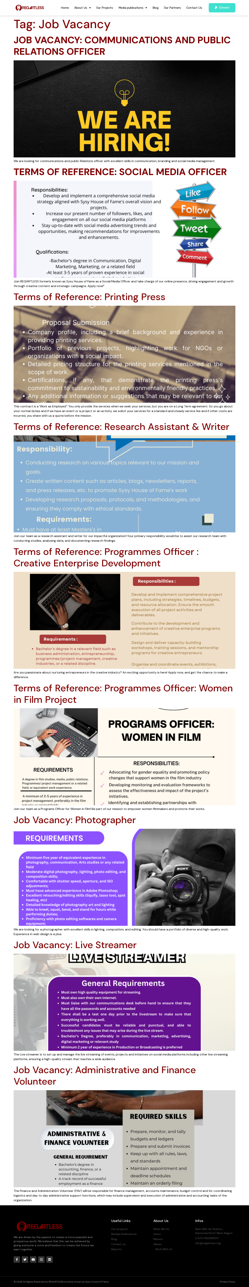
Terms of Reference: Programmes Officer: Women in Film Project (123, 694)
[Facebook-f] (17, 1259)
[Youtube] (33, 1259)
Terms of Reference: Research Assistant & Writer (121, 426)
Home (65, 8)
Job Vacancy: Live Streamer (75, 945)
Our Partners (172, 8)
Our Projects (104, 8)
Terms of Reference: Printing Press (89, 297)
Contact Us (194, 8)
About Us (80, 8)
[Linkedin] (49, 1259)
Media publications (130, 8)
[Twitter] (25, 1259)
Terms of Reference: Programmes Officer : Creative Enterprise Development (106, 557)
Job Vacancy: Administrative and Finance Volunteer (105, 1075)
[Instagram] (41, 1259)
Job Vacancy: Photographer (75, 820)
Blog (156, 8)
